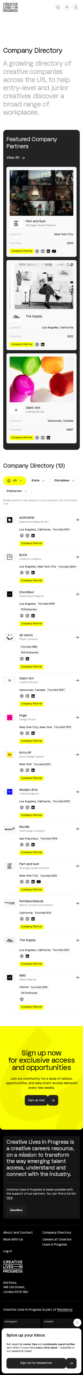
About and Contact (18, 1232)
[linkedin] (48, 251)
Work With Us (13, 1239)
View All (12, 157)
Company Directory (56, 1232)
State (38, 481)
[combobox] (14, 480)
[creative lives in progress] (10, 7)
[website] (37, 251)
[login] (76, 7)
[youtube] (54, 251)
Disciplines (63, 481)
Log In (7, 1251)
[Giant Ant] (41, 379)
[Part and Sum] (41, 193)
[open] (58, 7)
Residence (65, 1309)
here (9, 1198)
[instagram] (42, 251)
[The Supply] (41, 286)
